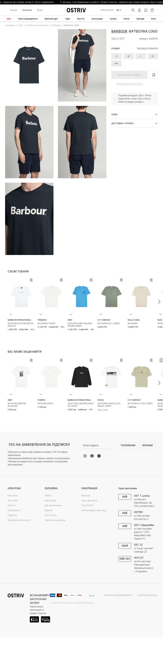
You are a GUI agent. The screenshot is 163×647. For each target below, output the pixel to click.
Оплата (11, 505)
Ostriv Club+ (51, 515)
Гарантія (12, 515)
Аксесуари (97, 18)
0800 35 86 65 (107, 10)
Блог (153, 18)
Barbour (119, 31)
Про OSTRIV (88, 505)
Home (127, 18)
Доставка (13, 500)
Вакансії (86, 495)
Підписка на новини (55, 520)
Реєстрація (50, 500)
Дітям (40, 10)
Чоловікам (27, 10)
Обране (48, 510)
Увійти (48, 495)
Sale (9, 18)
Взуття (81, 18)
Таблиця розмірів (147, 48)
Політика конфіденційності (118, 595)
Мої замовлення (53, 505)
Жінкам (13, 10)
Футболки (55, 25)
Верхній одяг (51, 18)
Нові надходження (28, 18)
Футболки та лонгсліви (37, 25)
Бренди (140, 18)
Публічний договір (147, 595)
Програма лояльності (19, 520)
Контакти (13, 495)
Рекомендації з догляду (94, 510)
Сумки (113, 18)
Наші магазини (89, 500)
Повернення (14, 510)
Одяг (67, 18)
